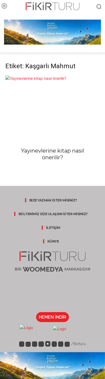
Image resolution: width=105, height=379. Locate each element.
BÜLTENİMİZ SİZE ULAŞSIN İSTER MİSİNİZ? (53, 214)
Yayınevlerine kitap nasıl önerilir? (52, 154)
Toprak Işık (14, 167)
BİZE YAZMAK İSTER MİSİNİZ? (53, 200)
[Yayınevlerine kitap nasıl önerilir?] (52, 98)
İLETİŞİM (53, 228)
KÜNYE (53, 241)
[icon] (21, 343)
